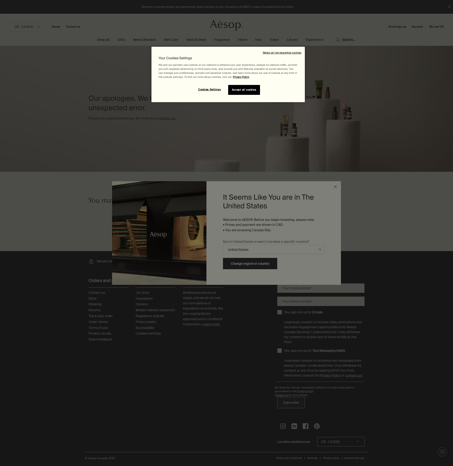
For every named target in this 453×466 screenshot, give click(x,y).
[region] (228, 74)
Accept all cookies (244, 90)
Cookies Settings (209, 89)
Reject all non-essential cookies (282, 52)
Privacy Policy (241, 77)
